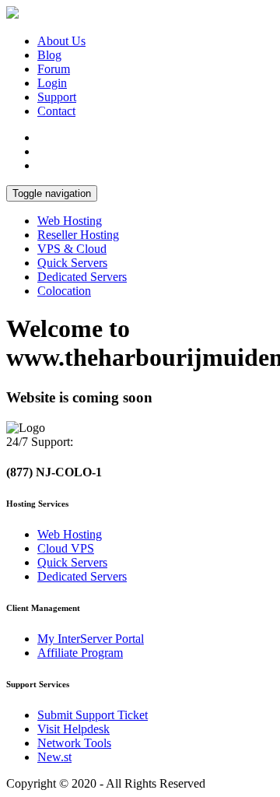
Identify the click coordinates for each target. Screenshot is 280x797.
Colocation (64, 290)
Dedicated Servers (82, 276)
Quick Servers (72, 262)
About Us (61, 40)
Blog (49, 54)
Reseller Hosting (78, 234)
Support (56, 97)
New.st (54, 757)
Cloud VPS (65, 548)
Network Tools (74, 743)
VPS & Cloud (72, 248)
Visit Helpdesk (73, 729)
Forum (53, 68)
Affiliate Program (80, 652)
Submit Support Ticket (92, 715)
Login (52, 83)
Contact (56, 111)
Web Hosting (69, 220)
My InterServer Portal (90, 638)
